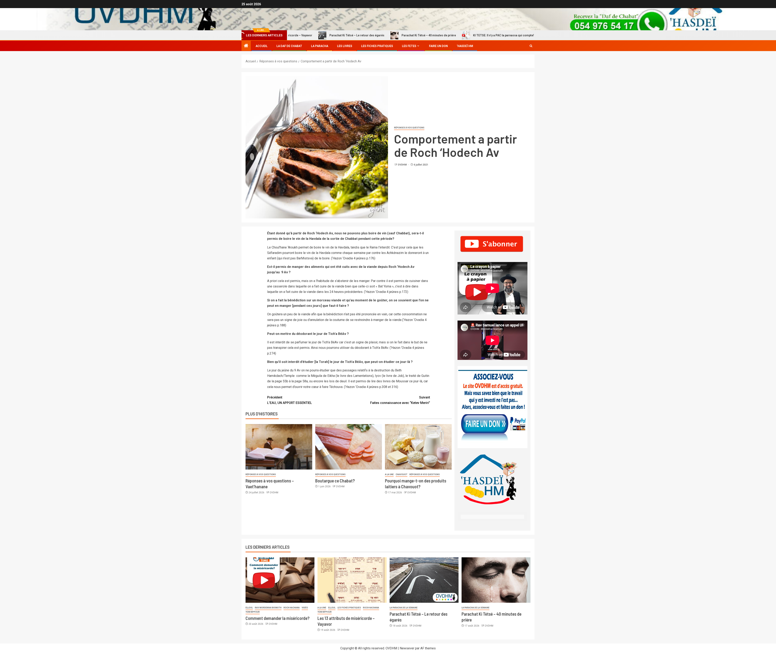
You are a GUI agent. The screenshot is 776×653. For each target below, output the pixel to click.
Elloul (249, 608)
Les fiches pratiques (349, 608)
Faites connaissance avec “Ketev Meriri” (400, 400)
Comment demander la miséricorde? (534, 35)
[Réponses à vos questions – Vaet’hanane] (279, 447)
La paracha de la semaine (404, 608)
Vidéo (305, 608)
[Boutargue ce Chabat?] (348, 447)
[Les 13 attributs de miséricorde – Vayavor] (351, 580)
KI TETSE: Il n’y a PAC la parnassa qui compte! (461, 35)
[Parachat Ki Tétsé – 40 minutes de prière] (496, 580)
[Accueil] (246, 46)
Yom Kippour (253, 612)
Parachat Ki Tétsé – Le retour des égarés (314, 35)
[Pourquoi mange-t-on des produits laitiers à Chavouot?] (418, 447)
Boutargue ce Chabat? (335, 480)
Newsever (407, 648)
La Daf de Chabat (289, 46)
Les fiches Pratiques (377, 46)
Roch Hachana (292, 608)
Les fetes (409, 46)
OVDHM (402, 164)
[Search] (531, 46)
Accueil (262, 46)
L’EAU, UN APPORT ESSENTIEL (289, 400)
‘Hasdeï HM (465, 46)
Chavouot (401, 474)
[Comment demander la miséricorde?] (280, 580)
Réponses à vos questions (409, 128)
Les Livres (344, 46)
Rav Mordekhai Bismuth (268, 608)
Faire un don (438, 46)
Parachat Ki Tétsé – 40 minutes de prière (386, 35)
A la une (389, 474)
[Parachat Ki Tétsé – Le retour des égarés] (424, 580)
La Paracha (319, 46)
